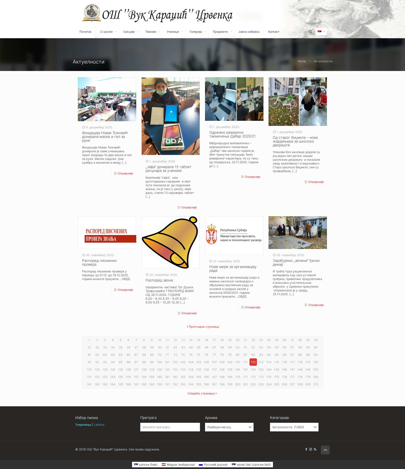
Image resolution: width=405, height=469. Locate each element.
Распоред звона (159, 280)
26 (284, 340)
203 (261, 384)
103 (183, 362)
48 (222, 347)
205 (276, 384)
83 (261, 354)
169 (229, 377)
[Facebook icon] (306, 449)
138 (222, 369)
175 (276, 377)
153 (105, 377)
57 (292, 347)
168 (222, 377)
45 (199, 347)
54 (269, 347)
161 (167, 377)
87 (292, 354)
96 (128, 362)
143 (261, 369)
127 (136, 369)
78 (222, 354)
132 (175, 369)
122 (97, 369)
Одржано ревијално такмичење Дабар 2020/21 (232, 134)
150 (315, 369)
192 (175, 384)
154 (112, 377)
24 (269, 340)
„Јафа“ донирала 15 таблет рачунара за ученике (169, 169)
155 (120, 377)
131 (167, 369)
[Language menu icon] (321, 31)
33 (105, 347)
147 (292, 369)
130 (159, 369)
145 (276, 369)
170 (237, 377)
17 (214, 340)
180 (315, 377)
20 (237, 340)
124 (112, 369)
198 (222, 384)
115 (276, 362)
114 (268, 362)
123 (105, 369)
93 (105, 362)
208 (300, 384)
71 (167, 354)
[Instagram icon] (310, 449)
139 (229, 369)
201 (245, 384)
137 (214, 369)
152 (97, 377)
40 (160, 347)
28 (300, 340)
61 (89, 354)
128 (144, 369)
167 (214, 377)
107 (214, 362)
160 (159, 377)
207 (292, 384)
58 (300, 347)
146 (284, 369)
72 (175, 354)
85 (277, 354)
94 (113, 362)
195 (198, 384)
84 (269, 354)
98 (144, 362)
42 (175, 347)
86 (284, 354)
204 (269, 384)
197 (214, 384)
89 (308, 354)
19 (230, 340)
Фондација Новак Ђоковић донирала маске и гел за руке (105, 137)
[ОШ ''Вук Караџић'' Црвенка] (92, 12)
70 (159, 354)
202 (253, 384)
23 (261, 340)
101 (167, 362)
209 (308, 384)
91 (89, 362)
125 (120, 369)
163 (183, 377)
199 (229, 384)
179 (307, 377)
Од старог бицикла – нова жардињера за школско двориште (295, 141)
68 (144, 354)
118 (300, 362)
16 (206, 340)
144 (268, 369)
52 (253, 347)
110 (237, 362)
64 (113, 354)
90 (316, 354)
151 (89, 377)
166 (206, 377)
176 (284, 377)
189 (151, 384)
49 (230, 347)
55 (277, 347)
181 (89, 384)
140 (237, 369)
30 (316, 340)
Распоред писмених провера (99, 262)
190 (159, 384)
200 (237, 384)
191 (167, 384)
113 (261, 362)
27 (292, 340)
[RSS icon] (315, 449)
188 (144, 384)
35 (121, 347)
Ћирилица (83, 424)
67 (136, 354)
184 (112, 384)
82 (253, 354)
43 (183, 347)
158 (144, 377)
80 (238, 354)
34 (113, 347)
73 (183, 354)
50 (238, 347)
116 (284, 362)
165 (198, 377)
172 (253, 377)
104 (190, 362)
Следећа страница (201, 393)
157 (136, 377)
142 (253, 369)
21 (245, 340)
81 (245, 354)
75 (198, 354)
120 (315, 362)
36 (128, 347)
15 (198, 340)
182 (97, 384)
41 (167, 347)
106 (206, 362)
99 (152, 362)
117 (292, 362)
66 (128, 354)
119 (307, 362)
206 (284, 384)
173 (261, 377)
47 (214, 347)
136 (206, 369)
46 (206, 347)
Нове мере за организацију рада (232, 269)
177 (292, 377)
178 (300, 377)
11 (167, 340)
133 (183, 369)
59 (308, 347)
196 (206, 384)
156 (128, 377)
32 (97, 347)
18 (222, 340)
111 (245, 362)
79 (230, 354)
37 (136, 347)
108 (222, 362)
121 (89, 369)
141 (245, 369)
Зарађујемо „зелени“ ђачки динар (296, 262)
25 (276, 340)
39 (152, 347)
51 (245, 347)
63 (105, 354)
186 (128, 384)
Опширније (125, 173)
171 (245, 377)
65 (121, 354)
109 (229, 362)
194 (190, 384)
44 (191, 347)
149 (307, 369)
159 (151, 377)
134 (190, 369)
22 (253, 340)
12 (175, 340)
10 (159, 340)
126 (128, 369)
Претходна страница (204, 326)
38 (144, 347)
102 (175, 362)
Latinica (99, 424)
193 (183, 384)
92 (97, 362)
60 (316, 347)
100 (159, 362)
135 (198, 369)
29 (308, 340)
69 (152, 354)
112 (253, 362)
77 (214, 354)
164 (190, 377)
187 (136, 384)
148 (300, 369)
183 (105, 384)
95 (121, 362)
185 (120, 384)
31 (89, 347)
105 (198, 362)
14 (191, 340)
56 (284, 347)
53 (261, 347)
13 (183, 340)
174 (268, 377)
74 (191, 354)
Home (302, 61)
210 (315, 384)
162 (175, 377)
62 (97, 354)
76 (206, 354)
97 (136, 362)
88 (300, 354)
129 (151, 369)
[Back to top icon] (325, 450)
